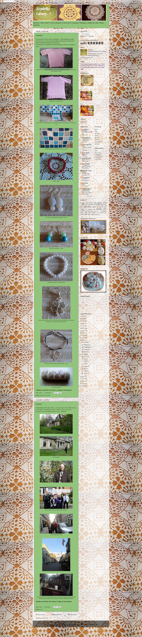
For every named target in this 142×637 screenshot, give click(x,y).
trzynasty (39, 404)
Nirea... (83, 184)
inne (45, 395)
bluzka (41, 395)
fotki (99, 205)
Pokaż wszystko (89, 196)
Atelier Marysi (85, 177)
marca (85, 368)
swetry (82, 214)
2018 (83, 335)
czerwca (86, 356)
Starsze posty (72, 614)
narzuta (101, 207)
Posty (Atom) (45, 618)
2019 (83, 333)
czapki (82, 205)
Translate (91, 36)
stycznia (86, 373)
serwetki (103, 211)
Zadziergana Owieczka (85, 129)
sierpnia (86, 352)
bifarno (96, 129)
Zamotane (97, 144)
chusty (99, 202)
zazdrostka (95, 214)
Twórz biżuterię (98, 142)
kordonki (97, 139)
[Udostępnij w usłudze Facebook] (59, 393)
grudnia (86, 342)
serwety (85, 212)
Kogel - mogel (85, 153)
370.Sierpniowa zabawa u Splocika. (86, 165)
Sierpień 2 (84, 154)
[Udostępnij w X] (58, 393)
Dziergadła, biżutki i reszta (87, 171)
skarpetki (93, 212)
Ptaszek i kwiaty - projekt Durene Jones (87, 191)
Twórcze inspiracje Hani (86, 145)
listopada (86, 344)
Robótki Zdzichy (86, 137)
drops (96, 131)
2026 (83, 316)
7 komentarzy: (47, 607)
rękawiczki (90, 211)
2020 (83, 330)
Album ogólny (83, 122)
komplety (94, 207)
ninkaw (91, 50)
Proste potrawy (98, 153)
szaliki (88, 214)
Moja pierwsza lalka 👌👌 (86, 147)
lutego (85, 371)
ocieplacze (90, 209)
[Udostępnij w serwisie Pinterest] (61, 393)
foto (105, 205)
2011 (83, 386)
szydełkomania (98, 155)
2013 (83, 381)
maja (85, 359)
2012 (83, 383)
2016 (83, 340)
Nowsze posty (40, 614)
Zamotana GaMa (86, 158)
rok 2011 (97, 211)
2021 (83, 328)
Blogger (95, 624)
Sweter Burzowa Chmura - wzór (86, 139)
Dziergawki (85, 183)
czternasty (39, 35)
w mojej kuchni (98, 157)
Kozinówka (84, 179)
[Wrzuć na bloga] (56, 393)
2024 (83, 321)
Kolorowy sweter (86, 173)
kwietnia (86, 366)
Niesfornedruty (86, 164)
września (86, 349)
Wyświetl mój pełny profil (86, 57)
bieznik (82, 203)
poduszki (82, 211)
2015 (83, 376)
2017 (83, 338)
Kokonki (97, 137)
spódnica (101, 212)
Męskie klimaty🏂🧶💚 (87, 132)
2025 (83, 318)
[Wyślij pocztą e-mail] (54, 393)
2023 (83, 323)
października (87, 347)
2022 (83, 326)
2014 (83, 379)
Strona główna (56, 614)
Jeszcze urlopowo (86, 159)
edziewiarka (97, 133)
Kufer (96, 150)
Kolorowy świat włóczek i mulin (86, 189)
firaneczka (91, 205)
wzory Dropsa (98, 159)
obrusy (82, 209)
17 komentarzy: (48, 392)
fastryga (96, 135)
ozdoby (48, 395)
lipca (85, 354)
